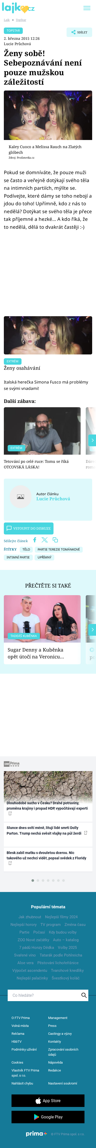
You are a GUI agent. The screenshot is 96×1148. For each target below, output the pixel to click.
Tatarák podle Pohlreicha (61, 955)
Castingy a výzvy (60, 1034)
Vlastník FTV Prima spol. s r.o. (25, 1072)
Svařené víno (25, 955)
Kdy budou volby (63, 932)
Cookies (17, 1062)
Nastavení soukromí (62, 1083)
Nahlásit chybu (22, 1083)
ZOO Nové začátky (33, 940)
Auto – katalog (66, 940)
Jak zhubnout (29, 917)
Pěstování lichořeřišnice (58, 963)
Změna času (75, 924)
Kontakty (54, 1041)
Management (57, 1018)
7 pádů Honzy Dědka (36, 947)
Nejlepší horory (23, 924)
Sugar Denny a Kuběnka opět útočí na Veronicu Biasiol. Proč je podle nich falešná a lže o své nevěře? (38, 653)
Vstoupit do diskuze (32, 528)
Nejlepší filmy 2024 (61, 917)
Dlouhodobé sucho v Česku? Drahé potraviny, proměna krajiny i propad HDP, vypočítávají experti (47, 805)
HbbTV (17, 1041)
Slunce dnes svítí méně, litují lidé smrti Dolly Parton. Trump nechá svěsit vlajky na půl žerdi (44, 830)
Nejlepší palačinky (32, 978)
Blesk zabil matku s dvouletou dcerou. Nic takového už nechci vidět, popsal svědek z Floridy (46, 855)
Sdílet (77, 33)
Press (52, 1026)
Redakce (54, 1070)
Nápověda (55, 1062)
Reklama (18, 1034)
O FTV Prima (21, 1018)
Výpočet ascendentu (29, 970)
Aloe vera (25, 963)
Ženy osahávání (22, 368)
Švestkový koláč (66, 978)
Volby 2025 (67, 947)
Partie (24, 932)
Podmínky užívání (24, 1049)
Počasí (39, 932)
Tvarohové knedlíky (67, 970)
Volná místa (20, 1026)
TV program (50, 924)
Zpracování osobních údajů (63, 1052)
